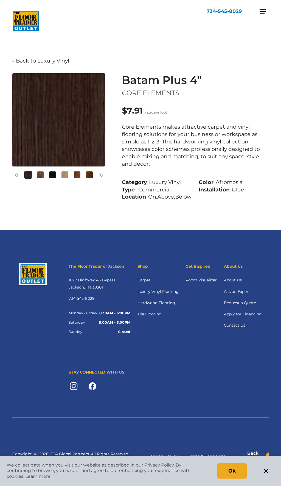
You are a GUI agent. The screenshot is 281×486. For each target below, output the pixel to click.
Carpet (143, 280)
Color (206, 182)
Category (134, 182)
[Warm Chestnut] (89, 175)
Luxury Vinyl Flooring (158, 291)
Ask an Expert (237, 291)
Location (134, 196)
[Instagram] (74, 386)
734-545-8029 (224, 11)
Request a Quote (240, 302)
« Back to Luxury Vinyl (40, 60)
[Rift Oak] (65, 175)
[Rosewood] (77, 175)
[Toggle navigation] (262, 11)
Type (128, 189)
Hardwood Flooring (156, 302)
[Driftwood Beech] (40, 175)
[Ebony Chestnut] (53, 175)
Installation (214, 189)
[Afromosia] (28, 175)
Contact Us (234, 325)
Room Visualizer (201, 280)
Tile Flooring (149, 314)
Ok (232, 471)
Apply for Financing (243, 314)
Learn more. (38, 476)
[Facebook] (92, 386)
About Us (233, 280)
